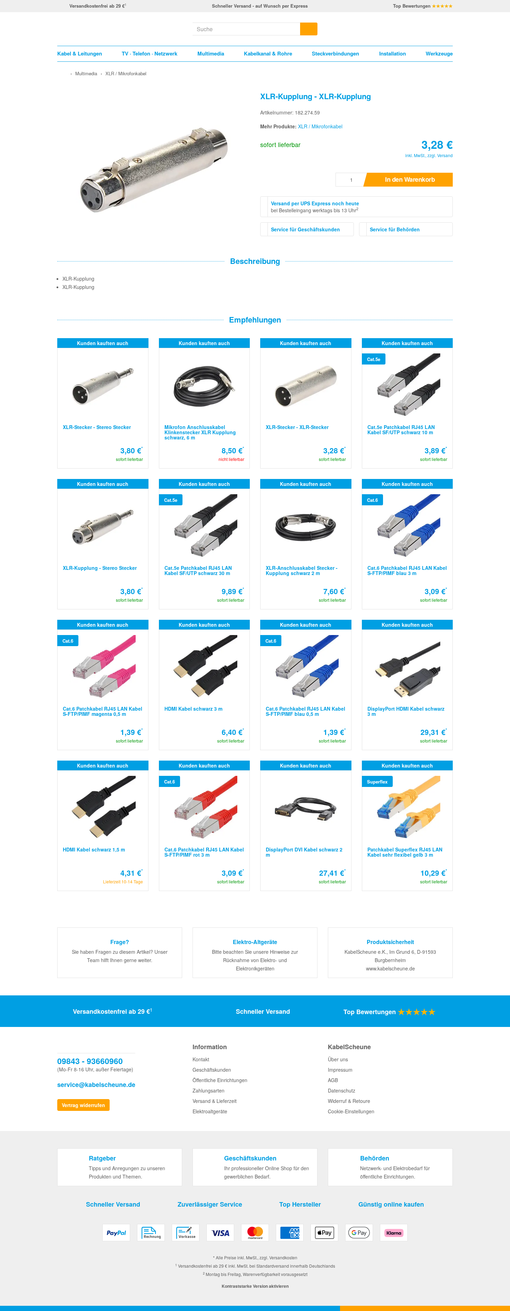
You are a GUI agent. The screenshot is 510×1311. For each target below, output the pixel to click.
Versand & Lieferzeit (215, 1100)
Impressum (340, 1069)
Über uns (338, 1059)
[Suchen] (308, 29)
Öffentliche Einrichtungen (220, 1080)
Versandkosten (283, 1257)
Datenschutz (341, 1090)
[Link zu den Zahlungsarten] (255, 1235)
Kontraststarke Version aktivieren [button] (255, 1286)
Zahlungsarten (208, 1090)
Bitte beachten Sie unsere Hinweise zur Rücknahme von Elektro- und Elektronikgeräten (255, 960)
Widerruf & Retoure (349, 1100)
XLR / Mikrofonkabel (320, 126)
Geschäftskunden (212, 1069)
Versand (445, 155)
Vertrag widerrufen (83, 1105)
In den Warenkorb (410, 179)
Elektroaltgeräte (210, 1111)
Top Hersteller (300, 1204)
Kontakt (201, 1059)
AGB (333, 1080)
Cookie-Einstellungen (351, 1111)
